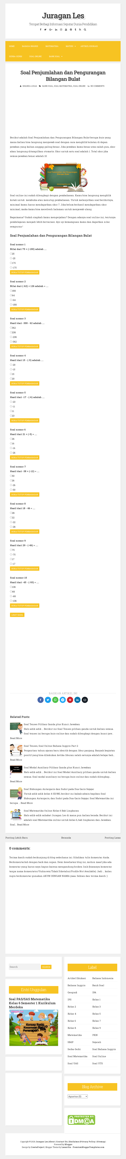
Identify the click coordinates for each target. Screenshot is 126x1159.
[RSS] (80, 29)
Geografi (72, 992)
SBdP (70, 1042)
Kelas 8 (72, 1027)
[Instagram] (61, 29)
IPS (69, 999)
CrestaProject (37, 1147)
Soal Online (35, 56)
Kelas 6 (72, 1020)
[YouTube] (66, 29)
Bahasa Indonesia (102, 978)
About (52, 1141)
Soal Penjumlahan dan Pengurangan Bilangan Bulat (63, 75)
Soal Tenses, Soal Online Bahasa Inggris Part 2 (51, 745)
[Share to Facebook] (40, 700)
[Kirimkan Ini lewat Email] (85, 700)
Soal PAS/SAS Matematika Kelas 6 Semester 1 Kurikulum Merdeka (32, 1003)
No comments (97, 86)
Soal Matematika (63, 86)
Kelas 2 (72, 1006)
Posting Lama (113, 837)
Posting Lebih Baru (16, 837)
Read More (16, 738)
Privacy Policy (87, 1141)
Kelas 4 (72, 1013)
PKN (95, 1034)
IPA (94, 992)
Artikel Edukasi (89, 46)
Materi (69, 46)
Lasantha (66, 1147)
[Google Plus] (50, 29)
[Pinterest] (71, 29)
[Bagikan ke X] (48, 700)
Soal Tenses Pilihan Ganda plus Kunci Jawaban (52, 724)
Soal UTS (97, 1063)
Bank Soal (54, 56)
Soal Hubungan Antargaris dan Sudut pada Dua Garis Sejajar (59, 789)
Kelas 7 (96, 1020)
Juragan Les (63, 15)
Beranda (66, 837)
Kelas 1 (96, 999)
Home (12, 46)
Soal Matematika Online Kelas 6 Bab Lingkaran (51, 810)
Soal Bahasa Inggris (104, 1049)
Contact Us (61, 1141)
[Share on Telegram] (63, 700)
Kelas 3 (96, 1006)
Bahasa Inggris (30, 46)
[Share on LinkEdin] (77, 700)
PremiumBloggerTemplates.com (88, 1147)
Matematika (51, 46)
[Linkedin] (56, 29)
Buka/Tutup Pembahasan (24, 272)
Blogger (68, 1144)
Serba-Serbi (15, 56)
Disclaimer (74, 1141)
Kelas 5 (96, 1013)
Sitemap (101, 1141)
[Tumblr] (75, 29)
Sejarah (96, 1042)
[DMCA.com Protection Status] (81, 1124)
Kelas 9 (96, 1027)
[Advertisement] (63, 113)
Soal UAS (73, 1063)
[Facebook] (41, 29)
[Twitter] (45, 29)
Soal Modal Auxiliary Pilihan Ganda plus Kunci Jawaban (57, 767)
